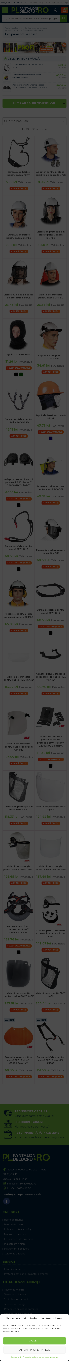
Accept (34, 1340)
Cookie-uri (16, 1357)
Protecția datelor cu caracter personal (40, 1357)
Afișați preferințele (34, 1349)
